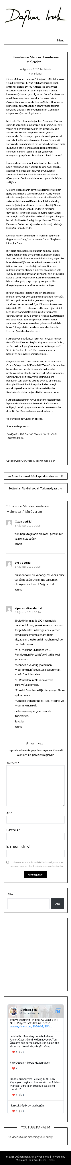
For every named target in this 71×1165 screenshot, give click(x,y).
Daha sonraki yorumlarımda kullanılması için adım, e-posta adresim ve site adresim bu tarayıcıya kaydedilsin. (37, 864)
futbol (30, 460)
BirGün (22, 460)
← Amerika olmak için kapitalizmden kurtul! (35, 476)
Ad (9, 813)
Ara (10, 894)
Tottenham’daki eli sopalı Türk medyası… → (35, 488)
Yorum (12, 762)
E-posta (13, 830)
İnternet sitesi (17, 847)
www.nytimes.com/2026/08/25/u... (31, 1026)
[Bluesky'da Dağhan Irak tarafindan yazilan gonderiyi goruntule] (36, 1066)
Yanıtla (18, 543)
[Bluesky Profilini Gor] (58, 1011)
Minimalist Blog (24, 1159)
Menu (60, 40)
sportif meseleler (45, 460)
